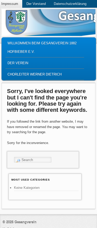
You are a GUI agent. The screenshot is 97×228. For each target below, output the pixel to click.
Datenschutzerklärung (70, 4)
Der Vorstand (36, 4)
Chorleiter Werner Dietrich (35, 74)
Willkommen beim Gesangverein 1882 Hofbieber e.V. (42, 47)
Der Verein (18, 63)
